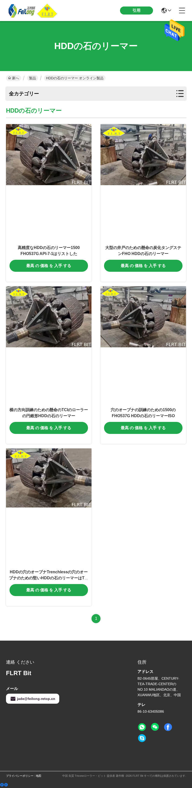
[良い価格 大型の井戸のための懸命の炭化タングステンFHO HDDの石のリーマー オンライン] (143, 183)
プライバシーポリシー (20, 775)
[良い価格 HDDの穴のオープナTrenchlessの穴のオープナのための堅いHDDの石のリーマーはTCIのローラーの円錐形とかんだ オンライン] (49, 507)
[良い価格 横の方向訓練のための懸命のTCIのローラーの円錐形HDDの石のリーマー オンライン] (49, 345)
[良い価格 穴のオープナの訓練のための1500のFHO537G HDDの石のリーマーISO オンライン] (143, 345)
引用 (136, 10)
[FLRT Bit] (33, 10)
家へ (15, 78)
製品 (32, 78)
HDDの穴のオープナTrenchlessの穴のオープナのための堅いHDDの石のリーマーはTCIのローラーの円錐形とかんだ (48, 578)
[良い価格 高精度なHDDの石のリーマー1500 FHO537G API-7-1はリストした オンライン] (49, 183)
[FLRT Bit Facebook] (168, 727)
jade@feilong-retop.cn (36, 699)
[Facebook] (4, 785)
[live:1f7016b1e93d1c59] (142, 738)
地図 (38, 775)
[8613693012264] (142, 727)
